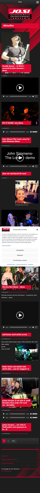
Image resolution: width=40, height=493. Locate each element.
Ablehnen (20, 255)
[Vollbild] (36, 96)
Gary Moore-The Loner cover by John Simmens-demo (15, 140)
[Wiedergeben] (4, 96)
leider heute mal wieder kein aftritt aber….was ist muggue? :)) (15, 368)
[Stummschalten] (33, 96)
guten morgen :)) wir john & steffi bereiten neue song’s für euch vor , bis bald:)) (16, 403)
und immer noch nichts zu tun (14, 335)
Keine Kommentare (14, 75)
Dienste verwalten (6, 245)
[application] (20, 88)
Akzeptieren (20, 250)
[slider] (18, 96)
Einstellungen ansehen (20, 260)
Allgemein (22, 75)
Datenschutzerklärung (21, 264)
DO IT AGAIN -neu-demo (12, 123)
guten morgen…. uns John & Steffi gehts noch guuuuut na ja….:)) (14, 427)
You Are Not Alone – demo (13, 287)
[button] (37, 230)
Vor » (13, 441)
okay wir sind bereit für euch (14, 174)
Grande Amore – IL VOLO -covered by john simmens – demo (13, 68)
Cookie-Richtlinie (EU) (7, 463)
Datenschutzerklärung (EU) (9, 459)
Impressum (30, 264)
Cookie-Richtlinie (11, 264)
